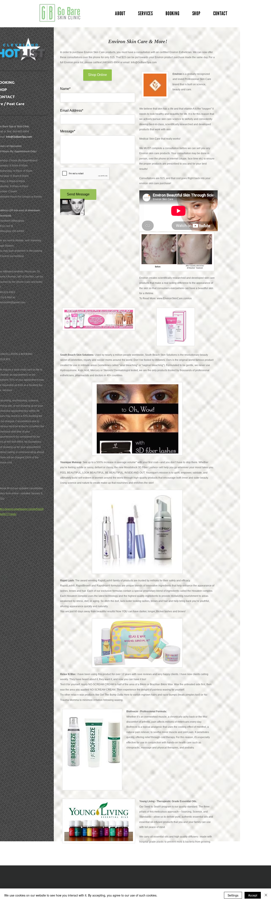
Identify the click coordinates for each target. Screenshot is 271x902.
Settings (233, 895)
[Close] (265, 895)
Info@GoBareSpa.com (19, 136)
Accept (252, 895)
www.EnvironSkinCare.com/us (174, 298)
